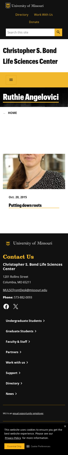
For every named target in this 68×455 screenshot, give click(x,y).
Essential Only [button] (14, 446)
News (12, 394)
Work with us (17, 362)
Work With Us (43, 15)
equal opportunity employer (28, 413)
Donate (34, 22)
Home (12, 113)
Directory (21, 15)
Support (14, 373)
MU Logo (8, 5)
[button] (38, 446)
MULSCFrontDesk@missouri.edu (25, 290)
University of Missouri (28, 6)
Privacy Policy (13, 438)
